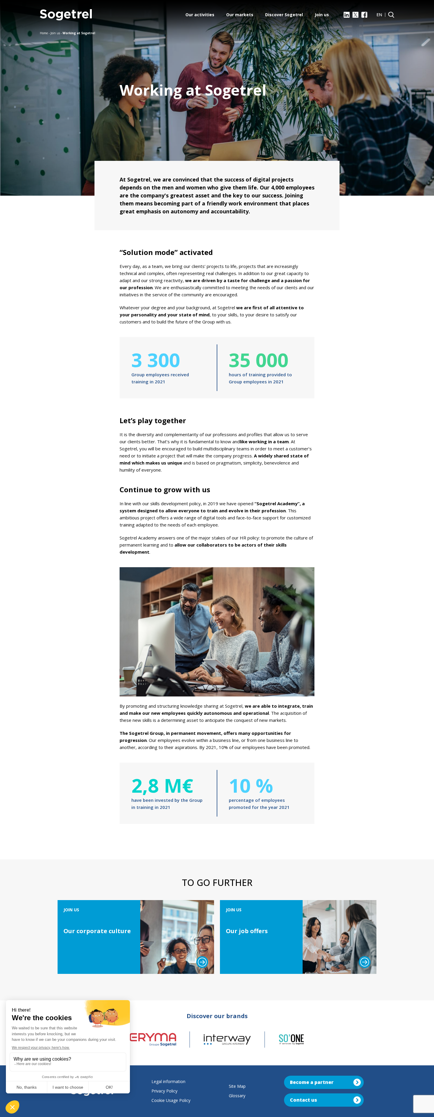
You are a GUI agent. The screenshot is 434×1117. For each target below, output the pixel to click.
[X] (355, 15)
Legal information (168, 1081)
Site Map (237, 1086)
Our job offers (247, 931)
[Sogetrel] (66, 14)
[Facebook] (364, 15)
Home (44, 33)
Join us (322, 14)
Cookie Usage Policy (170, 1100)
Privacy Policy (164, 1091)
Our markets (239, 14)
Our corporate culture (97, 931)
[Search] (391, 14)
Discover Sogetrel (284, 14)
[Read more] (202, 962)
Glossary (237, 1095)
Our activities (199, 14)
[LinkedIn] (347, 15)
